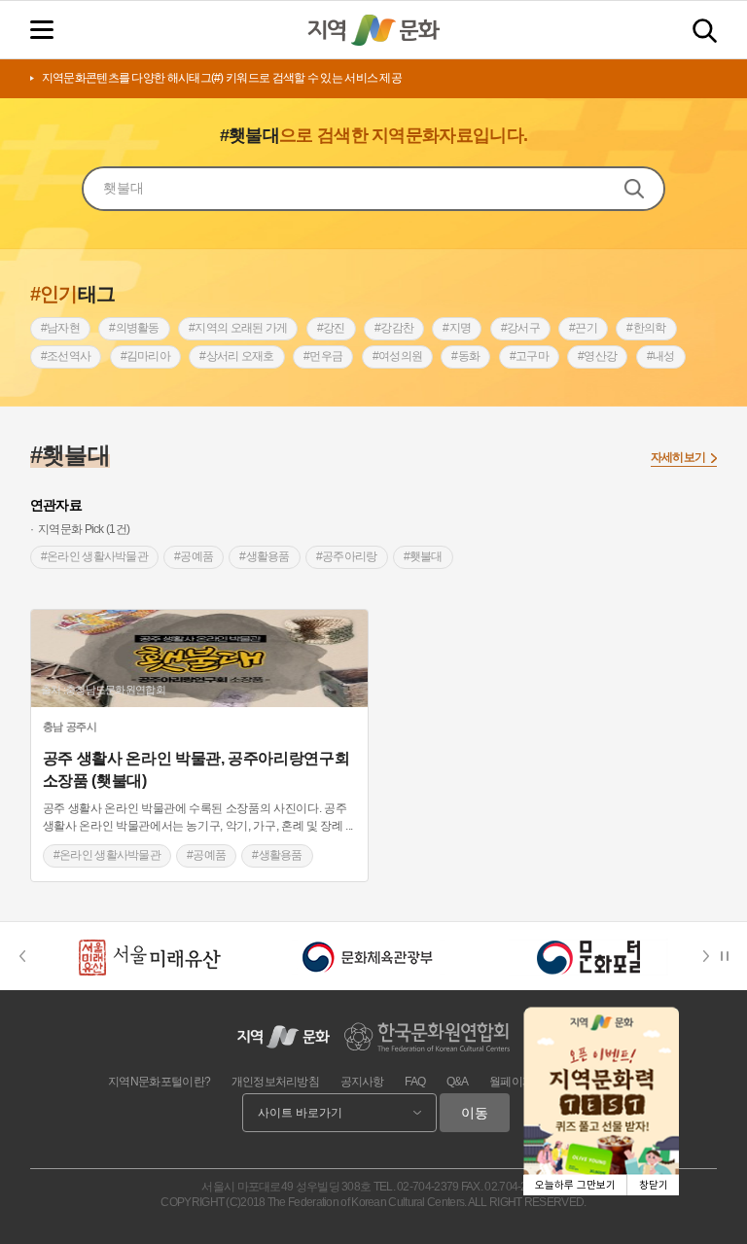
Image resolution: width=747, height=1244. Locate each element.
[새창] (149, 956)
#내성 (661, 356)
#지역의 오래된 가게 (238, 328)
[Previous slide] (22, 956)
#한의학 (645, 328)
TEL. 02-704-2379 (416, 1186)
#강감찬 (393, 328)
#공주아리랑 (346, 556)
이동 (474, 1112)
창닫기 (653, 1185)
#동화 (465, 356)
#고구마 (529, 356)
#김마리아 (146, 356)
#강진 (331, 328)
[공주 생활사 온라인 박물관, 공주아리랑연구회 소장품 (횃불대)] (199, 658)
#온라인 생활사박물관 (94, 556)
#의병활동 (134, 328)
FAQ (415, 1081)
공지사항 (362, 1081)
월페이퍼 (511, 1081)
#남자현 (60, 328)
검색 (705, 30)
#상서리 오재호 (236, 356)
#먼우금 (322, 356)
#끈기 (583, 328)
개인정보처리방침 (275, 1081)
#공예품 (193, 556)
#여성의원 (398, 356)
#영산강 (597, 356)
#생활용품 (264, 556)
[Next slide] (712, 956)
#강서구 (520, 328)
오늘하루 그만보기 (575, 1185)
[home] (373, 30)
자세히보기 (678, 457)
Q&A (457, 1081)
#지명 (457, 328)
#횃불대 (423, 556)
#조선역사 (66, 356)
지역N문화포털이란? (159, 1081)
